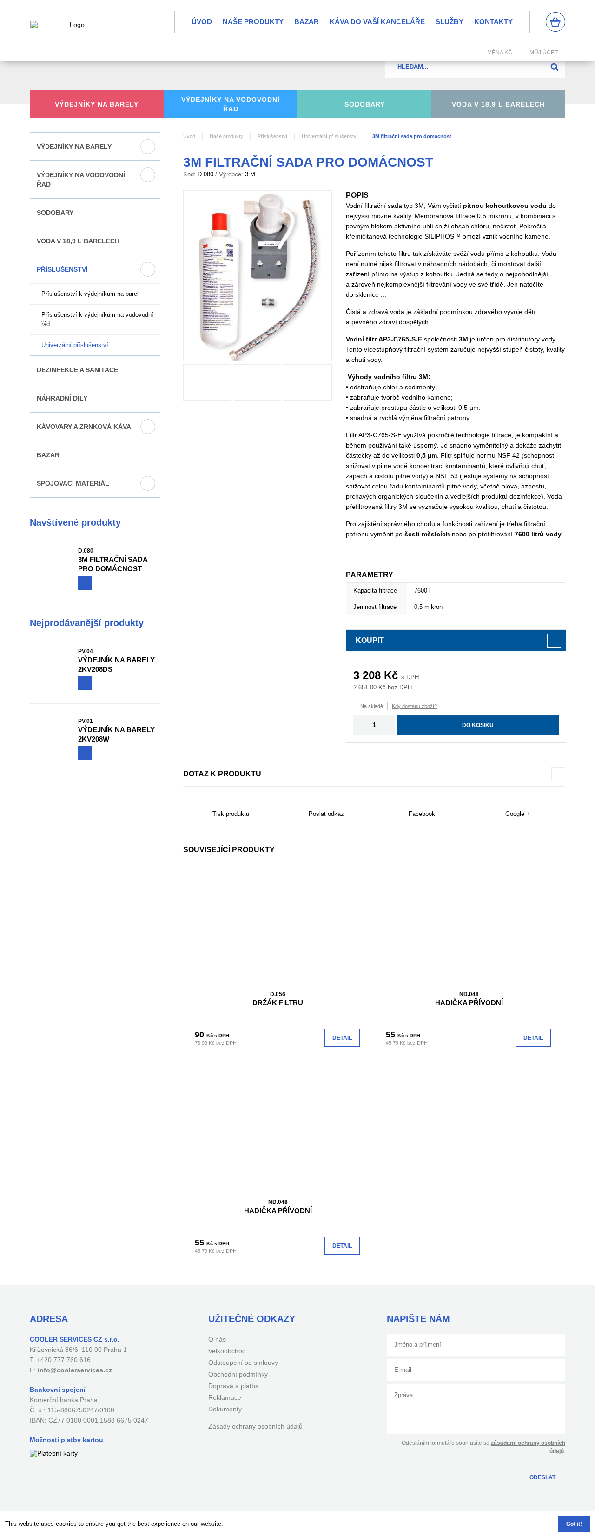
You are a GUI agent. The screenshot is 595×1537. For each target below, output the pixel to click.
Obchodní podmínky (238, 1374)
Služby (449, 22)
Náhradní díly (62, 398)
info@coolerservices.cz (75, 1370)
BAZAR (306, 22)
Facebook (422, 813)
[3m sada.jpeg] (207, 382)
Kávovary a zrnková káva (84, 426)
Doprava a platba (233, 1386)
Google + (517, 813)
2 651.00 (365, 687)
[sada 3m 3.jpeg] (258, 382)
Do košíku (478, 725)
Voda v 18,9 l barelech (78, 241)
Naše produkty (253, 22)
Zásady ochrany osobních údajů (255, 1426)
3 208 (367, 675)
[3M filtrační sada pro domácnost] (257, 275)
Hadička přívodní (469, 999)
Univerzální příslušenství (74, 344)
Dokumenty (225, 1409)
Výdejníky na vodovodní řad (81, 179)
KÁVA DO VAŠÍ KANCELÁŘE (377, 22)
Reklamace (224, 1397)
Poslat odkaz (326, 813)
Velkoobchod (227, 1351)
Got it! (574, 1524)
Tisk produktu (230, 813)
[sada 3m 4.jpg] (308, 382)
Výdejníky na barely (74, 146)
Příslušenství (62, 269)
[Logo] (73, 30)
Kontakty (493, 22)
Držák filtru (277, 999)
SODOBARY (55, 212)
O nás (217, 1339)
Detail (342, 1038)
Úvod (202, 22)
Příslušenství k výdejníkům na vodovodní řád (97, 319)
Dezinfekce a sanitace (77, 370)
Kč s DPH (217, 1035)
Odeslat (542, 1477)
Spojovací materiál (73, 483)
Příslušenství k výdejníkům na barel (90, 293)
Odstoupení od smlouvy (243, 1362)
